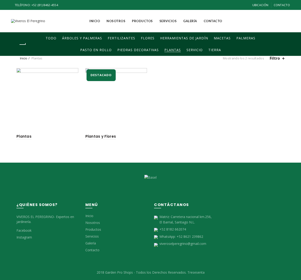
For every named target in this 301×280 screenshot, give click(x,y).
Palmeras (245, 38)
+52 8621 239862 (190, 236)
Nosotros (116, 21)
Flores (147, 38)
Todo (51, 38)
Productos (142, 21)
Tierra (214, 50)
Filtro (275, 58)
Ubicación (260, 5)
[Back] (22, 44)
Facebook (24, 230)
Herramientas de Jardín (184, 38)
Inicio (94, 21)
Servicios (168, 21)
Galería (190, 21)
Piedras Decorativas (138, 50)
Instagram (24, 237)
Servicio (194, 50)
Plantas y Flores (100, 136)
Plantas (172, 50)
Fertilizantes (121, 38)
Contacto (282, 5)
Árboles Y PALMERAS (82, 38)
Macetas (222, 38)
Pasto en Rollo (96, 50)
